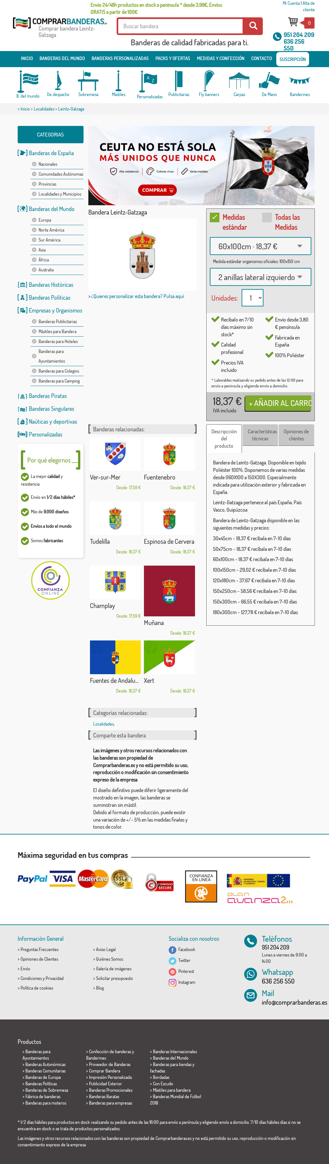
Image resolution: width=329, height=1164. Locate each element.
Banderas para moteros (45, 1103)
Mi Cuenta (291, 3)
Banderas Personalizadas (120, 58)
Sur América (49, 239)
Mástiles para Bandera (57, 331)
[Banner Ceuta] (201, 165)
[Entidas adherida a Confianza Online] (201, 886)
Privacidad (55, 978)
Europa (45, 220)
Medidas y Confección (221, 58)
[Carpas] (239, 80)
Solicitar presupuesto (114, 978)
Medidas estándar (235, 221)
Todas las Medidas (287, 221)
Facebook (185, 949)
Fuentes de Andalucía (115, 680)
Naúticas (38, 421)
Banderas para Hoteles (58, 341)
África (44, 259)
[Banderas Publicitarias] (179, 80)
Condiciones (31, 978)
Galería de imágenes (113, 968)
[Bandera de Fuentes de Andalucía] (115, 657)
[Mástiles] (118, 80)
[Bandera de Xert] (169, 657)
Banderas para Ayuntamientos (52, 356)
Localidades (44, 108)
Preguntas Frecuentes (39, 949)
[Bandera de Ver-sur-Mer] (115, 454)
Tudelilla (100, 541)
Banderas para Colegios (59, 371)
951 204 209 (299, 35)
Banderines (96, 1058)
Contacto (261, 58)
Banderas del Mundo (52, 208)
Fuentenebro (159, 477)
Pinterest (185, 971)
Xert (149, 680)
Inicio (27, 58)
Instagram (185, 982)
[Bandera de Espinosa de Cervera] (169, 518)
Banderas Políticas (49, 297)
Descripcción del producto (224, 438)
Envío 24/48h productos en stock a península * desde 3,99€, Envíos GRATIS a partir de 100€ (156, 8)
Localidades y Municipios (60, 194)
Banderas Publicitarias (58, 321)
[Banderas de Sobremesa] (88, 80)
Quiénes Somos (109, 959)
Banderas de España (51, 152)
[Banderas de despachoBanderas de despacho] (58, 80)
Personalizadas (45, 434)
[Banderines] (300, 80)
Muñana (154, 622)
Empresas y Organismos (55, 310)
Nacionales (48, 164)
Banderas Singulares (51, 408)
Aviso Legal (106, 949)
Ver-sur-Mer (105, 477)
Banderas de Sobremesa (46, 1090)
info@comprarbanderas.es (294, 1002)
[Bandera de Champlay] (115, 583)
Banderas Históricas (51, 284)
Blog (100, 988)
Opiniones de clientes (296, 435)
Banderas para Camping (59, 381)
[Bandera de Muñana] (169, 591)
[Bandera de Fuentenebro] (169, 454)
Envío (25, 968)
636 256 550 (294, 44)
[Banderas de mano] (269, 80)
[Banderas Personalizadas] (149, 81)
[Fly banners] (209, 80)
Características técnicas (262, 435)
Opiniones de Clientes (39, 959)
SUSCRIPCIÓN (293, 59)
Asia (42, 249)
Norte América (51, 230)
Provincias (47, 184)
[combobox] (260, 246)
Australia (46, 269)
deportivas (65, 421)
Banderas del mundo (62, 58)
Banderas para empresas (110, 1103)
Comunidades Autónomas (61, 174)
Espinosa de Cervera (169, 541)
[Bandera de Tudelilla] (115, 518)
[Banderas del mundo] (28, 81)
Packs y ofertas (173, 58)
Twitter (183, 960)
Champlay (102, 605)
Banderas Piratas (48, 395)
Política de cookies (37, 988)
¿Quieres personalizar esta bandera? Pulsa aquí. (138, 296)
